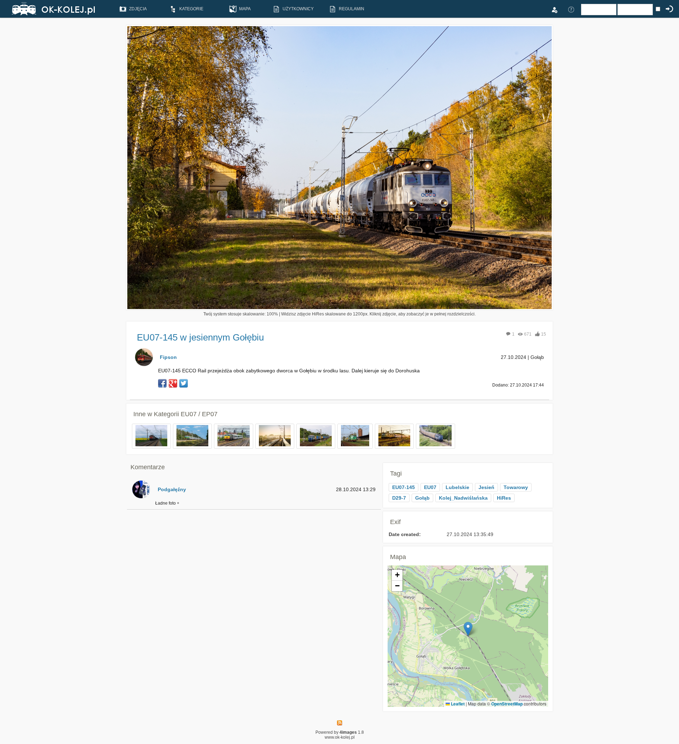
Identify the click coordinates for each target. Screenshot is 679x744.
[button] (468, 629)
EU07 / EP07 (199, 414)
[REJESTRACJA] (554, 9)
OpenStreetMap (507, 704)
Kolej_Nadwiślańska (463, 498)
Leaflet (457, 704)
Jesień (486, 487)
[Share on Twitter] (183, 383)
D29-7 (399, 498)
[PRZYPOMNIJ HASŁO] (571, 9)
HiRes (504, 498)
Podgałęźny (172, 489)
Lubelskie (457, 487)
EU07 (430, 487)
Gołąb (422, 498)
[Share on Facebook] (162, 383)
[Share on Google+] (173, 383)
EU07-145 (403, 487)
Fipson (168, 357)
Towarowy (516, 487)
